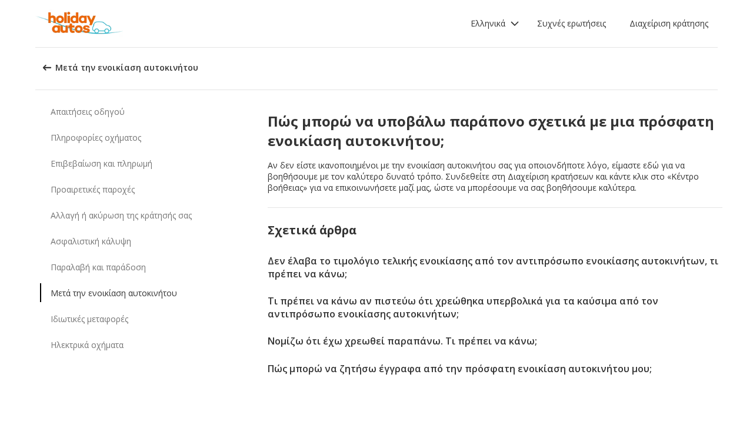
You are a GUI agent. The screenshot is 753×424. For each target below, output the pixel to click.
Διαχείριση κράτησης (668, 23)
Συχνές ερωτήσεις (571, 23)
